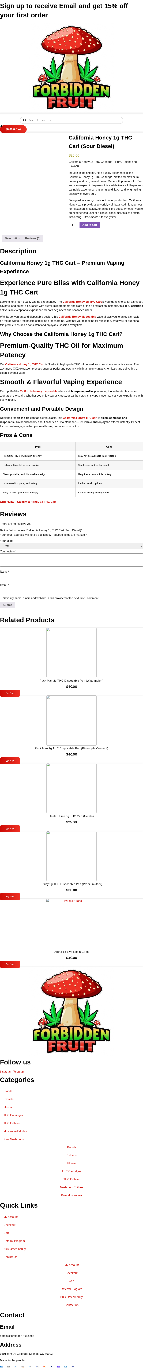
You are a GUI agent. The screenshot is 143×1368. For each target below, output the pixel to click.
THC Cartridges (13, 1115)
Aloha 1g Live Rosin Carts (71, 951)
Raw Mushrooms (13, 1139)
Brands (7, 1091)
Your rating (6, 541)
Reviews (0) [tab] (32, 238)
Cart (6, 1232)
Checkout (9, 1224)
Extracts (8, 1099)
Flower (7, 1107)
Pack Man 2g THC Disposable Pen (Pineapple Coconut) (71, 748)
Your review (8, 551)
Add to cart (89, 224)
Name (4, 571)
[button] (71, 113)
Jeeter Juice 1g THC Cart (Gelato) (71, 816)
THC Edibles (11, 1123)
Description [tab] (12, 238)
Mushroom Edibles (15, 1131)
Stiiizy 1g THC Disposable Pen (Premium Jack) (71, 884)
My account (10, 1216)
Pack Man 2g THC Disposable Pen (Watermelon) (71, 680)
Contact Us (10, 1256)
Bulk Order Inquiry (14, 1248)
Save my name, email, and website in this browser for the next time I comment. (51, 598)
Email (4, 585)
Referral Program (14, 1240)
